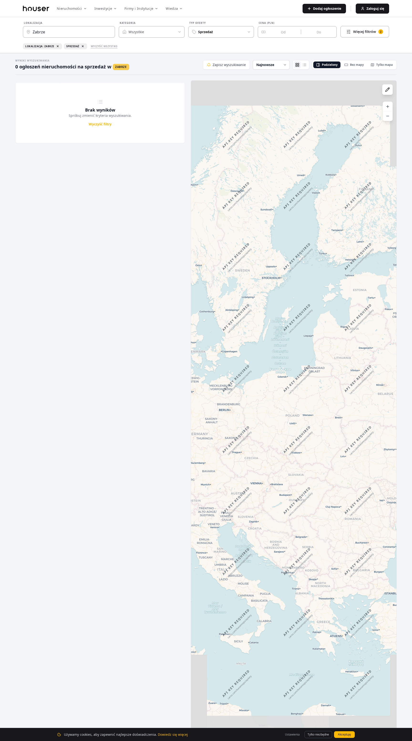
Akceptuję (344, 734)
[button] (271, 65)
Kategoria (128, 23)
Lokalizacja (33, 23)
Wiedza (172, 8)
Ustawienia (292, 734)
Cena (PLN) (266, 23)
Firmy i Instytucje (138, 8)
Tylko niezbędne (318, 734)
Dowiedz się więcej (173, 734)
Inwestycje (103, 8)
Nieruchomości (69, 8)
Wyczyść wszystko (104, 46)
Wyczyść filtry (100, 124)
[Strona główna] (36, 8)
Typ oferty (197, 23)
